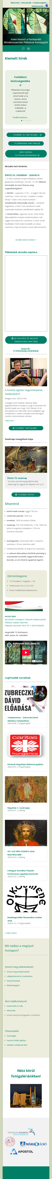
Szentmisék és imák (15, 1006)
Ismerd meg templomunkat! (18, 972)
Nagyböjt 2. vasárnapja (18, 808)
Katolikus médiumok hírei (17, 1045)
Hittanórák (11, 1010)
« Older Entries (11, 933)
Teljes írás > (10, 420)
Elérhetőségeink (13, 985)
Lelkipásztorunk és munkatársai (19, 976)
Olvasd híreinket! (13, 981)
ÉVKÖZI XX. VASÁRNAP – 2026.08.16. (22, 175)
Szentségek (11, 1036)
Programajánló (24, 723)
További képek (26, 494)
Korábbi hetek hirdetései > (26, 240)
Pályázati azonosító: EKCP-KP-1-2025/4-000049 (24, 625)
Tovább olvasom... (20, 117)
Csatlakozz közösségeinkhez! (20, 81)
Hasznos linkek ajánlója (16, 1040)
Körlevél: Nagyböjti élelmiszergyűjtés (25, 764)
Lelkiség (21, 810)
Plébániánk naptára (26, 143)
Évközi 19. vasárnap (17, 478)
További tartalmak (26, 428)
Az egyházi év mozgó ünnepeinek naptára (26, 340)
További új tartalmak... (26, 134)
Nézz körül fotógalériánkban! (26, 154)
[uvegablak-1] (26, 1107)
